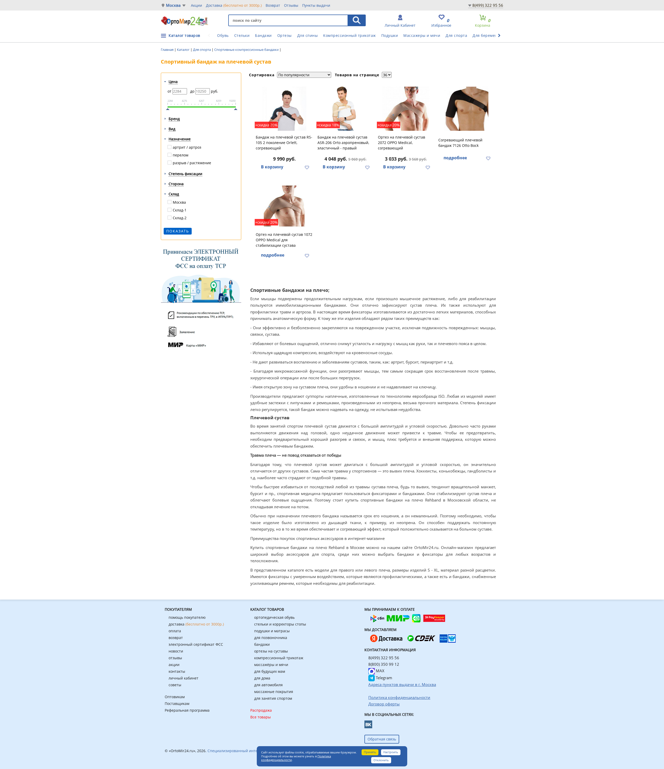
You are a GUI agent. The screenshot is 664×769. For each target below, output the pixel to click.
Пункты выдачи (316, 5)
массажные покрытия (273, 691)
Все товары (260, 717)
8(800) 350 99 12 (383, 664)
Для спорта (456, 35)
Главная (167, 49)
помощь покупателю (187, 617)
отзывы (175, 657)
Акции (196, 5)
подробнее (455, 158)
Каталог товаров (184, 35)
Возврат (273, 5)
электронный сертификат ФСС (196, 644)
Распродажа (261, 710)
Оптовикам (175, 696)
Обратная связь (382, 739)
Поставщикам (177, 703)
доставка (196, 624)
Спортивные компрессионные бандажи (246, 49)
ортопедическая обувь (274, 617)
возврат (176, 637)
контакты (177, 671)
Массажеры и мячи (421, 35)
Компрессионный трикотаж (349, 35)
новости (176, 651)
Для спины (307, 35)
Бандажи (263, 35)
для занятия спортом (273, 698)
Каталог (183, 49)
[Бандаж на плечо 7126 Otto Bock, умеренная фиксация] (466, 109)
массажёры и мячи (271, 664)
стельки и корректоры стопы (280, 624)
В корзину (272, 167)
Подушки (389, 35)
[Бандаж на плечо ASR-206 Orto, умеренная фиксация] (345, 109)
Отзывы (291, 5)
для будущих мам (269, 671)
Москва (173, 5)
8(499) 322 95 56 (487, 5)
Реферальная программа (187, 710)
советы (175, 684)
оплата (175, 630)
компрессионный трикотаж (278, 657)
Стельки (242, 35)
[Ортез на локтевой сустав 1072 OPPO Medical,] (284, 206)
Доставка (234, 5)
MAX (379, 670)
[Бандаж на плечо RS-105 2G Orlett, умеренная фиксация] (284, 109)
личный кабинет (183, 678)
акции (174, 664)
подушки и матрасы (272, 630)
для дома (262, 678)
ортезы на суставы (271, 651)
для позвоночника (270, 637)
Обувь (223, 35)
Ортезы (284, 35)
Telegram (383, 677)
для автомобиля (268, 684)
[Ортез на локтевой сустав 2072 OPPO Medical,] (406, 109)
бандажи (262, 644)
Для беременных (489, 35)
